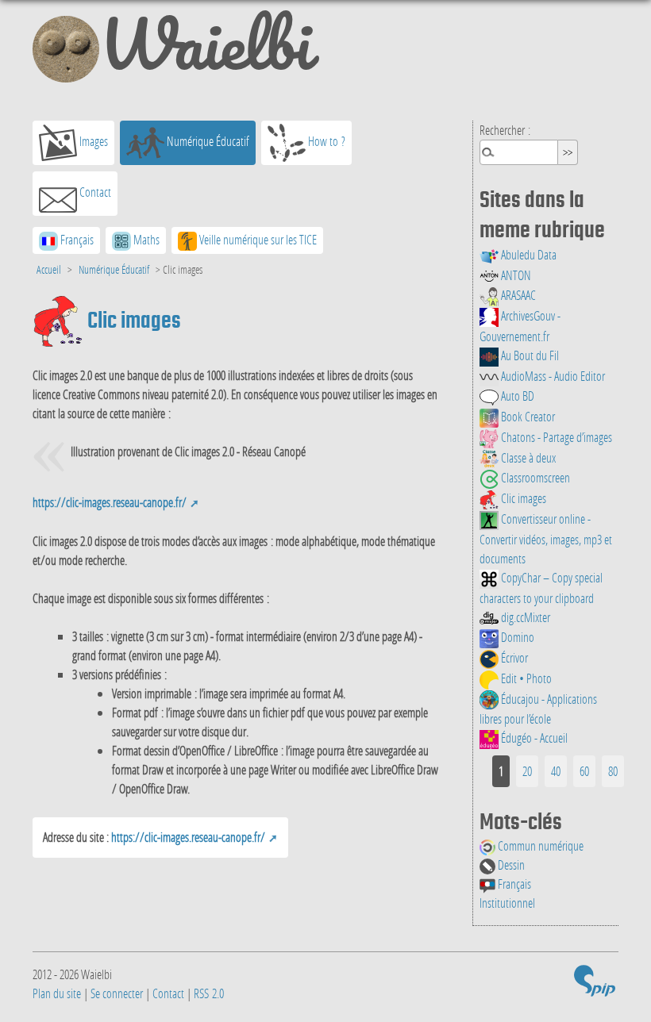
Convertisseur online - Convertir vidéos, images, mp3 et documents (546, 538)
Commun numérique (539, 845)
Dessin (510, 864)
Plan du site (57, 993)
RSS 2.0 (209, 993)
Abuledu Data (528, 254)
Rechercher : (505, 129)
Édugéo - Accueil (533, 737)
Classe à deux (527, 457)
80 (613, 771)
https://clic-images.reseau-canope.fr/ (110, 502)
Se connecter (117, 993)
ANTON (515, 275)
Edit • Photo (525, 678)
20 (527, 771)
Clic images (522, 498)
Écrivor (513, 657)
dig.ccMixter (524, 617)
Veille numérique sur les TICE (257, 239)
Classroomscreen (534, 477)
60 (584, 771)
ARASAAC (517, 294)
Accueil (49, 269)
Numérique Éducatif (206, 141)
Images (92, 141)
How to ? (325, 141)
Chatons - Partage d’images (555, 436)
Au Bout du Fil (529, 355)
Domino (516, 636)
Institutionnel (507, 902)
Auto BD (516, 395)
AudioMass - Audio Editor (552, 375)
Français (513, 883)
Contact (94, 191)
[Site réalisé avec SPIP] (594, 984)
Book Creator (527, 416)
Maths (145, 239)
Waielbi (205, 51)
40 (555, 771)
